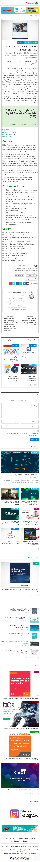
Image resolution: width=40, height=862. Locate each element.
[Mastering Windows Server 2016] (34, 636)
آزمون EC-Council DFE (32, 273)
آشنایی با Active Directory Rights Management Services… (19, 626)
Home (33, 838)
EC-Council (30, 266)
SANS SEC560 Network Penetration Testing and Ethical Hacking (29, 322)
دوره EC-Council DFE (19, 275)
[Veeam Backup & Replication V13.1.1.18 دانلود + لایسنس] (10, 514)
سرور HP (16, 489)
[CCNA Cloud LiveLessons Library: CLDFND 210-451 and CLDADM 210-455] (20, 744)
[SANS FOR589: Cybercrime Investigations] (29, 369)
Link (10, 137)
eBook (35, 42)
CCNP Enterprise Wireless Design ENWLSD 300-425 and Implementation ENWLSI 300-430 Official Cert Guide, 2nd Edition (11, 325)
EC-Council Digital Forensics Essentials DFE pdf (26, 270)
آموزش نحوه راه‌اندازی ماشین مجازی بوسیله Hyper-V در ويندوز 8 (17, 651)
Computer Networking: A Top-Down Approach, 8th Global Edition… (18, 610)
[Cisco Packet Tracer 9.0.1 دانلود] (20, 462)
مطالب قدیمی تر (33, 549)
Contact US (17, 841)
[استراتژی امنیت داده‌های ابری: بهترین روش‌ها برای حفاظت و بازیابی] (11, 349)
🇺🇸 (11, 841)
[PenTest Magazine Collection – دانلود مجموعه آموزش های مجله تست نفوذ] (20, 713)
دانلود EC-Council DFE (20, 273)
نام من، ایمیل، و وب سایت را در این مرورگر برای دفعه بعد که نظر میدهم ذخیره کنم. (21, 434)
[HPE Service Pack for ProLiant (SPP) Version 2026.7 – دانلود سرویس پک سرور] (10, 494)
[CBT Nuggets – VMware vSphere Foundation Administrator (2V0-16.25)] (30, 534)
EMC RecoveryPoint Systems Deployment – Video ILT (15, 643)
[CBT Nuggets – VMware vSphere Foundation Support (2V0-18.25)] (30, 514)
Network (20, 42)
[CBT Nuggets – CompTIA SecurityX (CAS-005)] (11, 369)
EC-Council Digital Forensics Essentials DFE (27, 268)
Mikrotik (15, 838)
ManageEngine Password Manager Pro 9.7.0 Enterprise (17, 618)
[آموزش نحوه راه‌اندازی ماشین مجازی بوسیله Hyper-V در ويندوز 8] (34, 652)
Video (16, 365)
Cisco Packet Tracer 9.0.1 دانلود (27, 475)
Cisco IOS (8, 838)
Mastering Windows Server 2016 (19, 634)
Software (33, 345)
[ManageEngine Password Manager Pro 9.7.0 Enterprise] (34, 619)
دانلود (32, 124)
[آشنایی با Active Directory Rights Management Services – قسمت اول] (34, 628)
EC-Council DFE (22, 266)
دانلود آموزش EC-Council (31, 275)
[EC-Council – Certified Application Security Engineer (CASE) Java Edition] (20, 775)
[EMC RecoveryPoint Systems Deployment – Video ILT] (34, 644)
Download (28, 42)
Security (35, 702)
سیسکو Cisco (34, 732)
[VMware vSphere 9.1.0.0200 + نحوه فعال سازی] (10, 534)
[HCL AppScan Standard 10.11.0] (29, 349)
